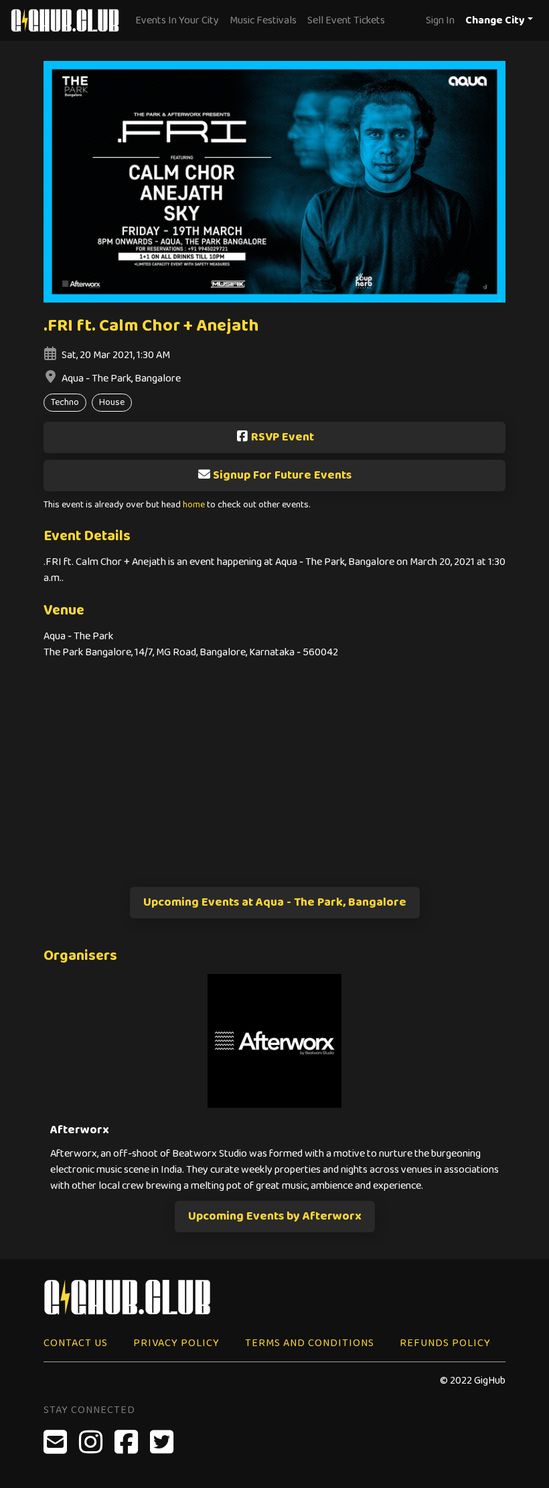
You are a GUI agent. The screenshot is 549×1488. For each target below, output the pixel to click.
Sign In (440, 20)
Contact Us (76, 1343)
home (194, 505)
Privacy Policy (176, 1343)
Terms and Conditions (309, 1343)
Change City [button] (495, 20)
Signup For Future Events (282, 475)
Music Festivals (263, 20)
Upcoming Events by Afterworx (275, 1216)
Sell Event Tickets (346, 20)
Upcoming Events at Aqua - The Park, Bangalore (274, 902)
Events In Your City (177, 20)
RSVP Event (282, 437)
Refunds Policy (445, 1343)
